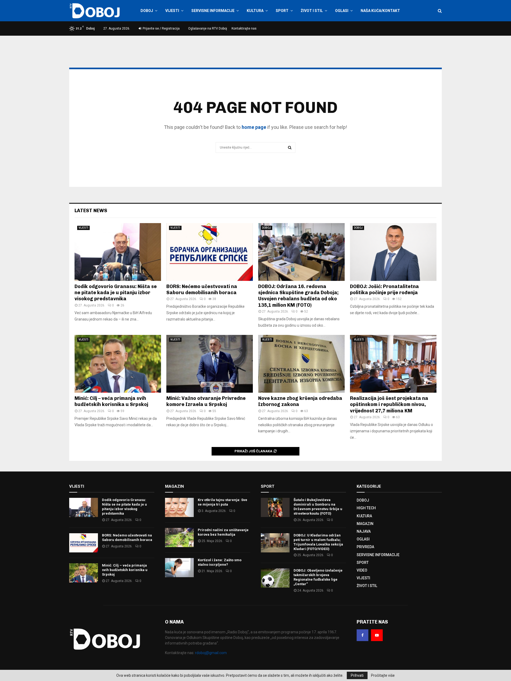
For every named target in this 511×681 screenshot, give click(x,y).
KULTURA (255, 11)
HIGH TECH (366, 508)
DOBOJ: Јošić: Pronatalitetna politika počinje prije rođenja (384, 290)
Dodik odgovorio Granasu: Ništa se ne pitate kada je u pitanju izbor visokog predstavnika (116, 293)
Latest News (91, 211)
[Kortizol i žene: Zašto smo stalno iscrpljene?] (179, 567)
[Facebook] (362, 635)
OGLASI (341, 11)
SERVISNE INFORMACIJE (212, 11)
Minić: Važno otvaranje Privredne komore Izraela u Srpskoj (206, 401)
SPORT (282, 11)
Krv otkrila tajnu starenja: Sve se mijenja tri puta (222, 502)
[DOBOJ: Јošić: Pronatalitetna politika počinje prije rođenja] (393, 252)
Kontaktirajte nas (244, 28)
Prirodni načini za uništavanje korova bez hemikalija (223, 532)
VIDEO (362, 570)
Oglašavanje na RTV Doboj (207, 28)
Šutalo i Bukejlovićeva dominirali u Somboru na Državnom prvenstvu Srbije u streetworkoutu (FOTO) (318, 506)
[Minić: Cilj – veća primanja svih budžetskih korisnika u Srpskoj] (118, 364)
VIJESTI (172, 11)
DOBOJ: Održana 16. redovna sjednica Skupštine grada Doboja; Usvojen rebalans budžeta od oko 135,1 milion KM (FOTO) (298, 296)
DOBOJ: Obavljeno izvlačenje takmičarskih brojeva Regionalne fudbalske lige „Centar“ (318, 577)
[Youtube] (377, 635)
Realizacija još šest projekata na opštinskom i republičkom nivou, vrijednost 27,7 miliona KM (389, 404)
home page (254, 127)
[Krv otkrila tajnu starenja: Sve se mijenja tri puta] (179, 507)
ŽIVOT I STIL (312, 11)
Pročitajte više (383, 675)
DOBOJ (147, 11)
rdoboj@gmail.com (211, 653)
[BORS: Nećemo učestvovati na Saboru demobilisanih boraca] (209, 252)
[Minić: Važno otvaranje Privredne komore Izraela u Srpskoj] (209, 364)
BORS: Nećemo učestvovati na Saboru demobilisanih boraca (201, 290)
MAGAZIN (365, 524)
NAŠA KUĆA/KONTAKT (380, 11)
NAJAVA (364, 531)
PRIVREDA (365, 547)
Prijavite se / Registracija (161, 28)
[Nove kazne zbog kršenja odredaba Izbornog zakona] (301, 364)
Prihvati (357, 675)
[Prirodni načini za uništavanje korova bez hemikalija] (179, 537)
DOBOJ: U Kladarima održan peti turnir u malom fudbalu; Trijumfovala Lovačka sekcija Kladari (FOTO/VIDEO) (318, 542)
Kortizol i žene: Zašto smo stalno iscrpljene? (219, 562)
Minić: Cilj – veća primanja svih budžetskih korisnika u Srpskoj (111, 401)
